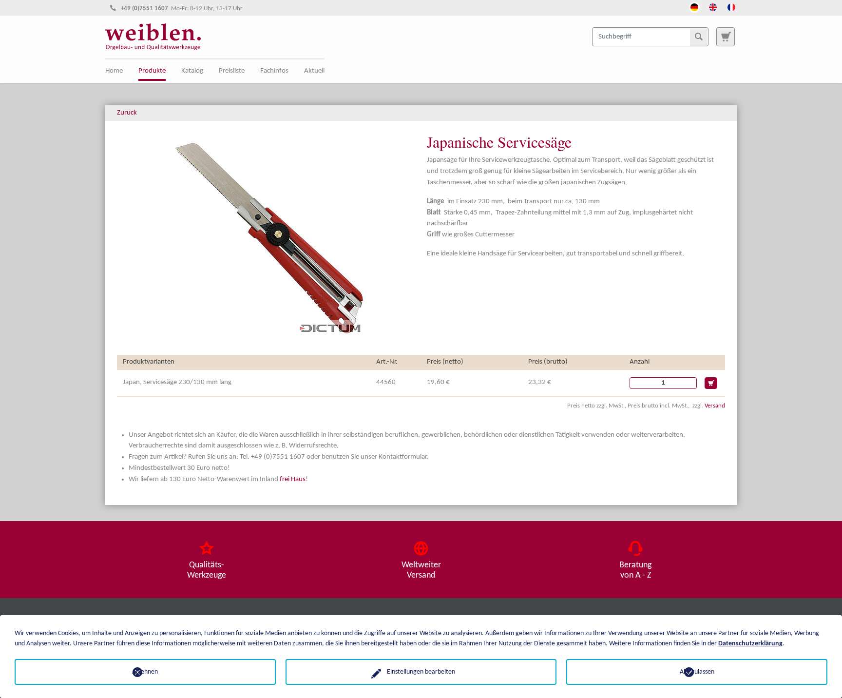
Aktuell (314, 71)
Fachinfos (274, 71)
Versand (715, 406)
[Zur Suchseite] (725, 36)
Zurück (127, 112)
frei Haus (293, 479)
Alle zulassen (697, 672)
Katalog (192, 71)
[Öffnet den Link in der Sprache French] (731, 6)
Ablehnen (145, 672)
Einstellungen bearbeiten (421, 672)
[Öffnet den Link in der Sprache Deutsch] (694, 6)
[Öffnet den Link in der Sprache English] (713, 6)
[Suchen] (699, 36)
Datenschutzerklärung (750, 643)
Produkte (152, 71)
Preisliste (232, 71)
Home (114, 71)
